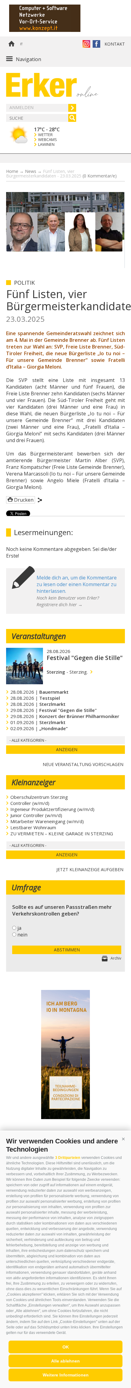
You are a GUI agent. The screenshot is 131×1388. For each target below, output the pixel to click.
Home (11, 44)
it (21, 44)
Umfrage (26, 887)
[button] (123, 1138)
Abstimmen (67, 950)
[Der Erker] (41, 85)
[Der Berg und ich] (65, 1117)
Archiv (116, 958)
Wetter (45, 135)
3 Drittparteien (67, 1158)
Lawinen (46, 144)
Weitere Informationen (66, 1375)
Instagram (86, 44)
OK (65, 1347)
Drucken (24, 499)
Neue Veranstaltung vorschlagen (83, 763)
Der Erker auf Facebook (96, 44)
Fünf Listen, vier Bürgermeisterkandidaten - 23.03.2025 (61, 173)
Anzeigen (66, 749)
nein (22, 934)
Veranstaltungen (39, 636)
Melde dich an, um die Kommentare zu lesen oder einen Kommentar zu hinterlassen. (77, 584)
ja (19, 928)
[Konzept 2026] (53, 18)
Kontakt (114, 44)
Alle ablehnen (65, 1361)
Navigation (28, 59)
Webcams (47, 140)
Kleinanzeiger (33, 782)
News (30, 171)
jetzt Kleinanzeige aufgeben (89, 869)
